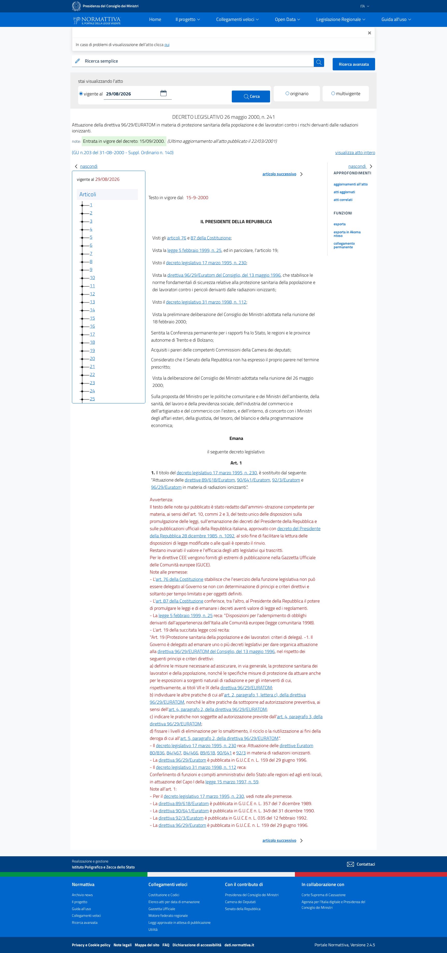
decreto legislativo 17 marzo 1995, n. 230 (206, 262)
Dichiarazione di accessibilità (197, 945)
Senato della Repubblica (242, 908)
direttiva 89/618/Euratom (184, 803)
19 (92, 350)
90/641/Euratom (253, 479)
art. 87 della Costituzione (179, 600)
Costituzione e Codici (163, 894)
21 (92, 366)
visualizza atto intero (355, 152)
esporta (340, 224)
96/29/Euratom (166, 487)
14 (92, 309)
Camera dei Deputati (240, 901)
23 (92, 382)
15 (92, 317)
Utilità (153, 929)
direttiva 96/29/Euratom (182, 759)
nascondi (89, 166)
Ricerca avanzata (354, 64)
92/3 (241, 752)
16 (92, 325)
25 (92, 398)
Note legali (123, 945)
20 (92, 358)
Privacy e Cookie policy (91, 945)
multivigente (348, 93)
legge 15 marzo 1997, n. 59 (231, 781)
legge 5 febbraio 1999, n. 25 (194, 250)
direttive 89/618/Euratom (210, 479)
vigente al (94, 93)
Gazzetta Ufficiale (161, 908)
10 (92, 277)
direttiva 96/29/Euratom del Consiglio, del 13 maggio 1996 (224, 275)
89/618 (207, 752)
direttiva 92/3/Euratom (181, 817)
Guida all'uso (81, 908)
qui (167, 44)
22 (92, 374)
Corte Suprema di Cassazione (324, 894)
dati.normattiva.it (239, 945)
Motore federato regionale (168, 915)
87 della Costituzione (211, 237)
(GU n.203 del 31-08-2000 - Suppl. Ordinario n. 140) (123, 152)
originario (299, 93)
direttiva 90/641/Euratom (184, 810)
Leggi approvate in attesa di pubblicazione (179, 922)
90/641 (224, 752)
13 (92, 301)
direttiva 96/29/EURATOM (246, 687)
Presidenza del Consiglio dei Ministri (252, 894)
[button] (163, 93)
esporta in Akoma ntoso (347, 233)
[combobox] (198, 61)
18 (92, 342)
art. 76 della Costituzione (179, 579)
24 (92, 390)
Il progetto (79, 901)
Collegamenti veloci (86, 915)
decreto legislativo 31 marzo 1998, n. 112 (206, 301)
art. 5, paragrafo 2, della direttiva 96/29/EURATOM (229, 738)
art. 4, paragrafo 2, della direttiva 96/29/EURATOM (218, 709)
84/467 (174, 752)
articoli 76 (176, 237)
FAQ (166, 945)
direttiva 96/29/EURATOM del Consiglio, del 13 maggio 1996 (216, 651)
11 (92, 285)
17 (92, 334)
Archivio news (82, 894)
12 (92, 293)
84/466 (190, 752)
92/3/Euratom (286, 479)
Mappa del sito (147, 945)
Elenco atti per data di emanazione (174, 901)
